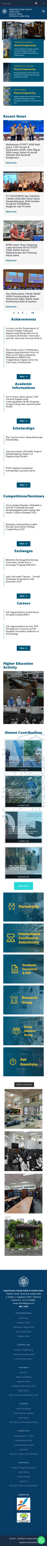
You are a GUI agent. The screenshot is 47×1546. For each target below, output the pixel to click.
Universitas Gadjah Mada (23, 1327)
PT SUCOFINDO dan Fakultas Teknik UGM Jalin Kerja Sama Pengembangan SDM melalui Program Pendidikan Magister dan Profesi (23, 201)
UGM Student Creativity (23, 1413)
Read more (11, 163)
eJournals (23, 1449)
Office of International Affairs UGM (23, 1395)
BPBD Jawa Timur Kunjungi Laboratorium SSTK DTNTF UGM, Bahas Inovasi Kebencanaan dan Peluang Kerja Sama (22, 250)
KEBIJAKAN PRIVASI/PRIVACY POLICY (32, 1542)
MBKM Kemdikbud (23, 1377)
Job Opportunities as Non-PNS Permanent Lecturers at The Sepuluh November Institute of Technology (22, 630)
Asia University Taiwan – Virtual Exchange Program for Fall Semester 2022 (23, 579)
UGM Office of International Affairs (23, 1422)
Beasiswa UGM (23, 1381)
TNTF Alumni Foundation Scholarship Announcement (20, 469)
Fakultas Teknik (23, 1322)
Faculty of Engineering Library (23, 1467)
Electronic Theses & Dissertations (23, 1454)
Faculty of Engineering (23, 1350)
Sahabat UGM (23, 1336)
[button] (41, 1540)
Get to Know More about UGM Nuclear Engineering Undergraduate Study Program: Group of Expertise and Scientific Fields (23, 401)
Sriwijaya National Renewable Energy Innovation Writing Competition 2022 (21, 527)
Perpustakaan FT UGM (23, 1436)
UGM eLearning (23, 1476)
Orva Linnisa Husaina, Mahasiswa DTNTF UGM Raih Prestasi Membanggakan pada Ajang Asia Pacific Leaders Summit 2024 (23, 509)
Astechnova (23, 1318)
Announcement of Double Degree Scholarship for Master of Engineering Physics (24, 454)
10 (32, 312)
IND (20, 1306)
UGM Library (23, 1472)
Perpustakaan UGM (23, 1440)
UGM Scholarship (23, 1408)
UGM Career (23, 1390)
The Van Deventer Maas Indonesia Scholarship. (24, 438)
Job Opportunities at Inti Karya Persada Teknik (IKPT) (22, 613)
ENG (26, 1306)
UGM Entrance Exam (23, 1359)
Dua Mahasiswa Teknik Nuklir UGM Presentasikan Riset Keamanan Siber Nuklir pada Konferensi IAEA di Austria (23, 297)
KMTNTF (23, 1372)
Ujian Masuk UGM (23, 1331)
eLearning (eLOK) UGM (23, 1445)
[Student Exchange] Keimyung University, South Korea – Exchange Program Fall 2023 (22, 562)
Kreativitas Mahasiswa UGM (23, 1386)
